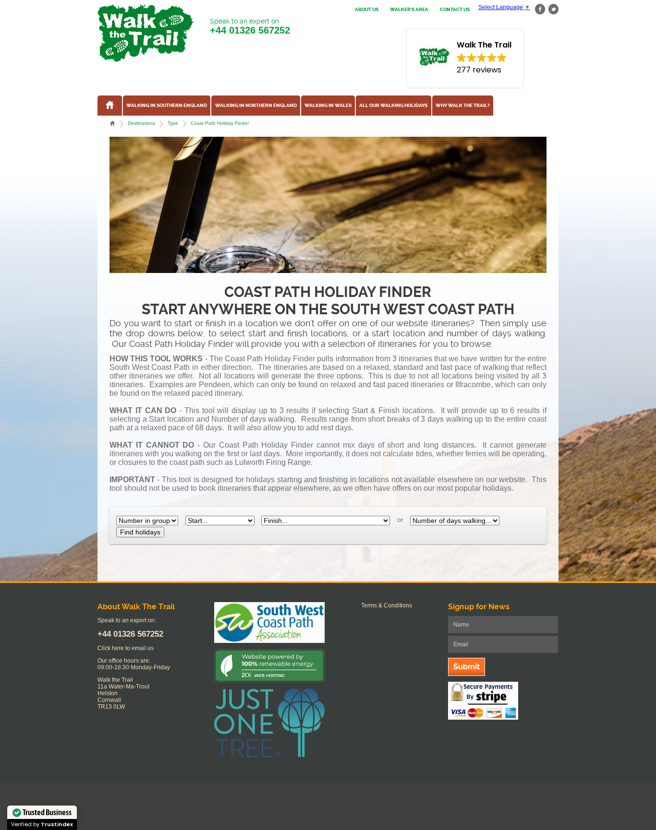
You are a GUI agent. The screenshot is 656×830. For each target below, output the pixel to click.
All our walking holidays (393, 105)
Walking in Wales (328, 105)
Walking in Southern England (166, 105)
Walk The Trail (145, 33)
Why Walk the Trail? (463, 105)
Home (112, 123)
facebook (540, 9)
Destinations (141, 123)
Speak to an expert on (250, 26)
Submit (466, 666)
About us (366, 9)
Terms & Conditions (386, 605)
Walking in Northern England (256, 105)
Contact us (455, 9)
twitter (553, 9)
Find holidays (140, 532)
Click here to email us (125, 648)
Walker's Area (409, 9)
